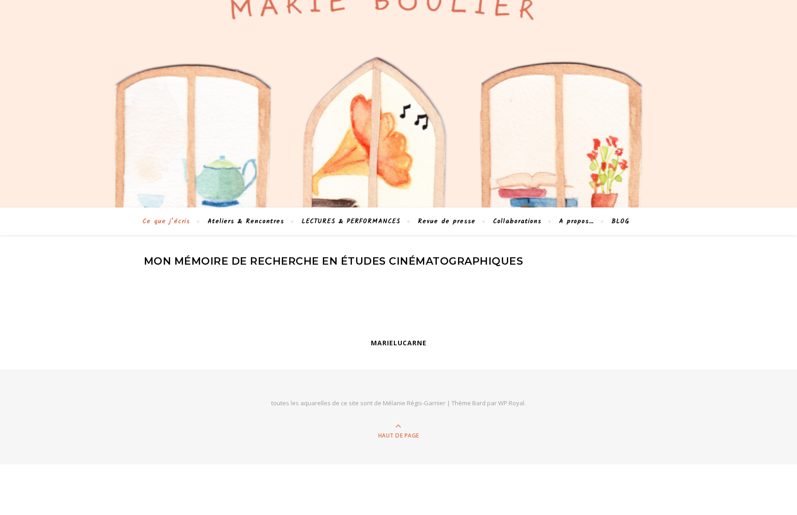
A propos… (576, 221)
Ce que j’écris (166, 221)
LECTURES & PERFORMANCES (351, 221)
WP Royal (511, 403)
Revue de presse (447, 221)
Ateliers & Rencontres (246, 221)
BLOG (621, 221)
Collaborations (517, 221)
